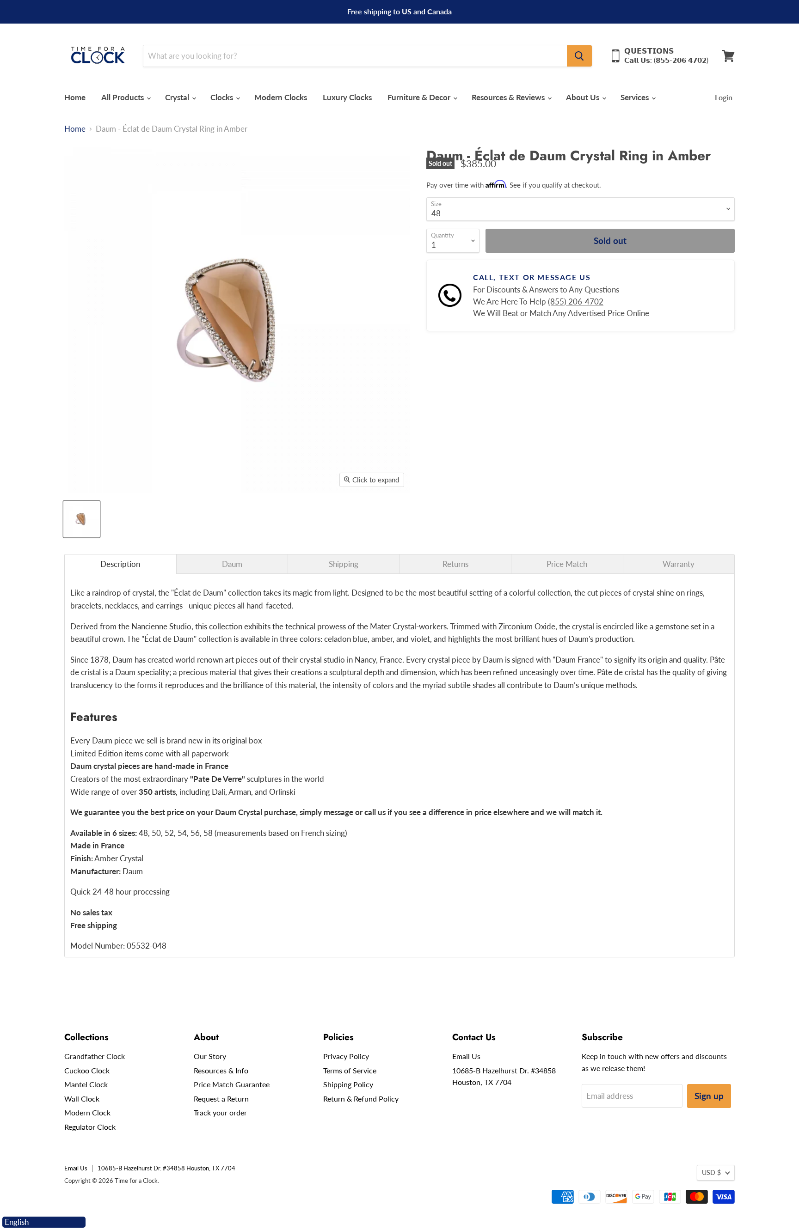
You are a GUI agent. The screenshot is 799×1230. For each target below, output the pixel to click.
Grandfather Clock (94, 1056)
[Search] (579, 56)
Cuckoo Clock (87, 1070)
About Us (583, 97)
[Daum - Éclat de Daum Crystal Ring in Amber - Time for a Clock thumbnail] (81, 519)
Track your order (220, 1112)
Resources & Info (221, 1070)
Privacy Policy (346, 1056)
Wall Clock (81, 1098)
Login (723, 97)
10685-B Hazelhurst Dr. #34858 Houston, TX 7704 (166, 1168)
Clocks (222, 97)
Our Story (210, 1056)
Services (636, 97)
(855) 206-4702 (575, 301)
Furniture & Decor (419, 97)
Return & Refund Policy (361, 1098)
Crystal (178, 97)
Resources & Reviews (509, 97)
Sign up (709, 1095)
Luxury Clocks (347, 97)
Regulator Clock (90, 1126)
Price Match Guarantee (232, 1084)
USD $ (711, 1172)
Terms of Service (349, 1070)
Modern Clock (87, 1112)
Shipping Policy (348, 1084)
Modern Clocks (280, 97)
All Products (123, 97)
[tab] (120, 564)
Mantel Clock (86, 1084)
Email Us (466, 1056)
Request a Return (221, 1098)
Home (75, 97)
